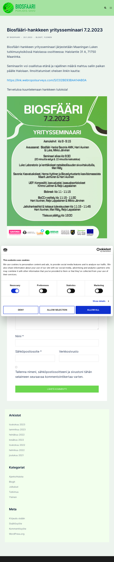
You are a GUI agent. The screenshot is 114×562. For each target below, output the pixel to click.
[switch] (43, 291)
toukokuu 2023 (17, 424)
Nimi (19, 336)
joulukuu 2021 (16, 455)
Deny (21, 310)
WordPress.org (16, 533)
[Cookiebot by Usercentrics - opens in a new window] (98, 250)
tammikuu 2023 (17, 429)
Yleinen (48, 37)
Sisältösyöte (15, 523)
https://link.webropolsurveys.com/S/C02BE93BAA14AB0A (46, 80)
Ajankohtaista (16, 476)
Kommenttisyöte (17, 528)
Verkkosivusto (69, 351)
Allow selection (57, 310)
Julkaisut (13, 486)
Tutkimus (13, 492)
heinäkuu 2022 (17, 434)
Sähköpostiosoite (28, 351)
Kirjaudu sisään (17, 518)
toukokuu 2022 (17, 445)
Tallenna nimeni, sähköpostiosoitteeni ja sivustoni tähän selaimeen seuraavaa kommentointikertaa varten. (53, 374)
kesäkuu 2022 (16, 439)
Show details (99, 301)
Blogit (39, 37)
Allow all (93, 310)
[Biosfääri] (19, 7)
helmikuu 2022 (17, 450)
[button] (105, 8)
